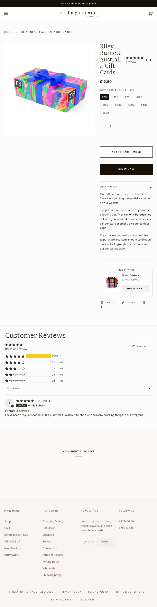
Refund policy (51, 561)
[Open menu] (10, 13)
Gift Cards (49, 528)
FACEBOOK (126, 528)
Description (109, 186)
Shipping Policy (62, 599)
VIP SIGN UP (12, 541)
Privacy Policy (70, 591)
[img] (25, 401)
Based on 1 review (16, 349)
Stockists (48, 534)
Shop (7, 521)
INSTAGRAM (127, 521)
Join (105, 541)
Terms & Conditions (130, 591)
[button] (135, 58)
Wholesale (49, 568)
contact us (111, 248)
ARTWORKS (11, 554)
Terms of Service (53, 554)
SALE (7, 528)
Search (47, 541)
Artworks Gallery (53, 521)
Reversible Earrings (16, 534)
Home (8, 32)
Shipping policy (52, 574)
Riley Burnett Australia (28, 591)
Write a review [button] (141, 346)
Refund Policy (98, 591)
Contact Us (50, 548)
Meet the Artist (13, 548)
